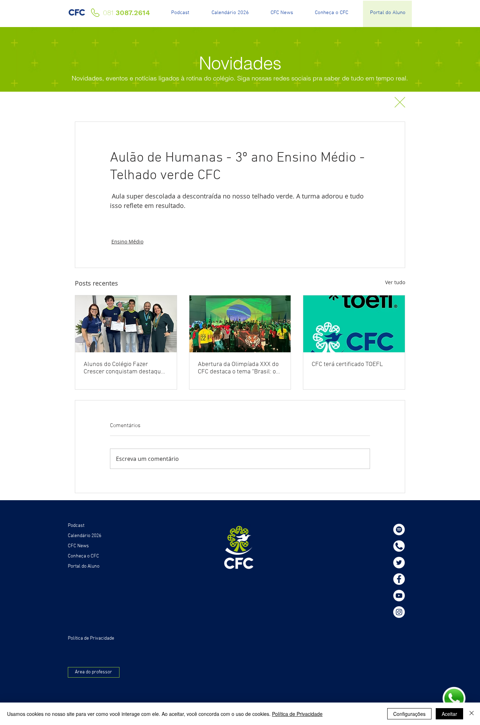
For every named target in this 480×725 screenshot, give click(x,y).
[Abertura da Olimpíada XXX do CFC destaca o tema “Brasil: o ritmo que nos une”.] (240, 323)
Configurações (409, 713)
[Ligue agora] (399, 546)
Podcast (76, 526)
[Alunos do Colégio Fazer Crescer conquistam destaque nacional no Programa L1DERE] (126, 323)
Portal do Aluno (83, 566)
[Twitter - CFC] (399, 562)
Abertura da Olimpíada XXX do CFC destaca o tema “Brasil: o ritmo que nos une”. (238, 368)
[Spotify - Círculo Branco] (399, 529)
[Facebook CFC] (399, 579)
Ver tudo (395, 282)
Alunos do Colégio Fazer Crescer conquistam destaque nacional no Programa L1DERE (125, 368)
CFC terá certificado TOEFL (347, 364)
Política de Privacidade (297, 713)
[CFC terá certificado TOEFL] (354, 323)
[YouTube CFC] (399, 595)
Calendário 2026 (84, 536)
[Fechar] (471, 713)
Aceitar (449, 713)
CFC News (78, 546)
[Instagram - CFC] (399, 612)
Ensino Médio (127, 241)
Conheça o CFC (83, 556)
